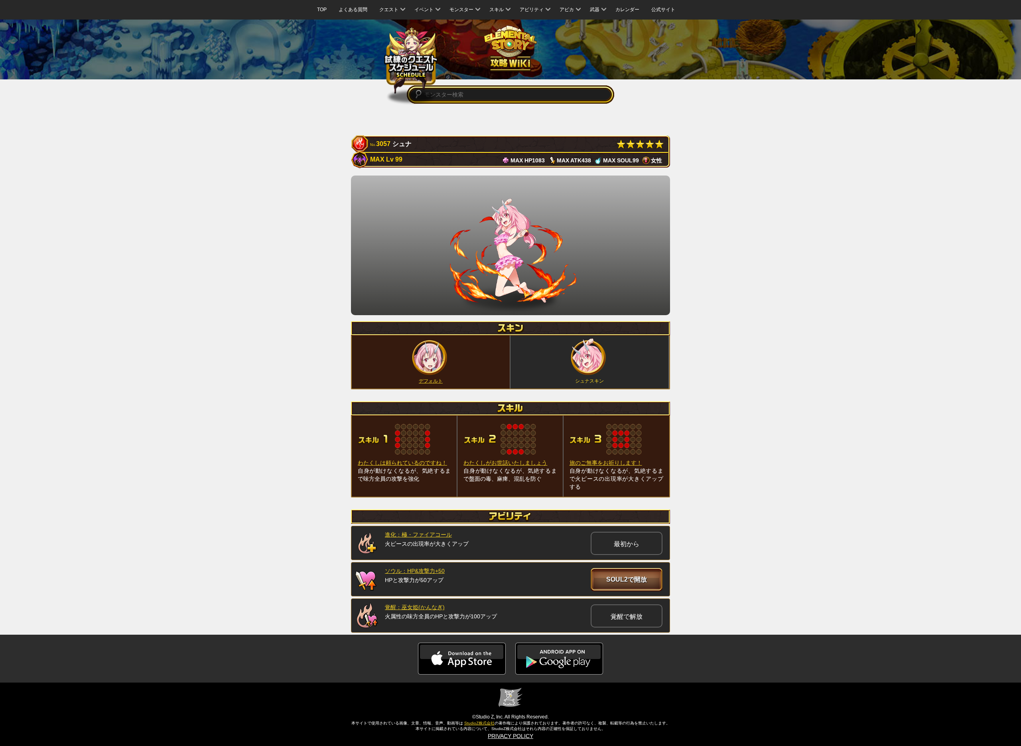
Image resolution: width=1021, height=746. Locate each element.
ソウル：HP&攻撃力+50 (415, 571)
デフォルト (431, 381)
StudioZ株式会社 (479, 723)
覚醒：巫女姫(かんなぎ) (415, 607)
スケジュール (411, 61)
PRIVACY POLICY (510, 736)
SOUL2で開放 (626, 579)
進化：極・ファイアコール (418, 534)
